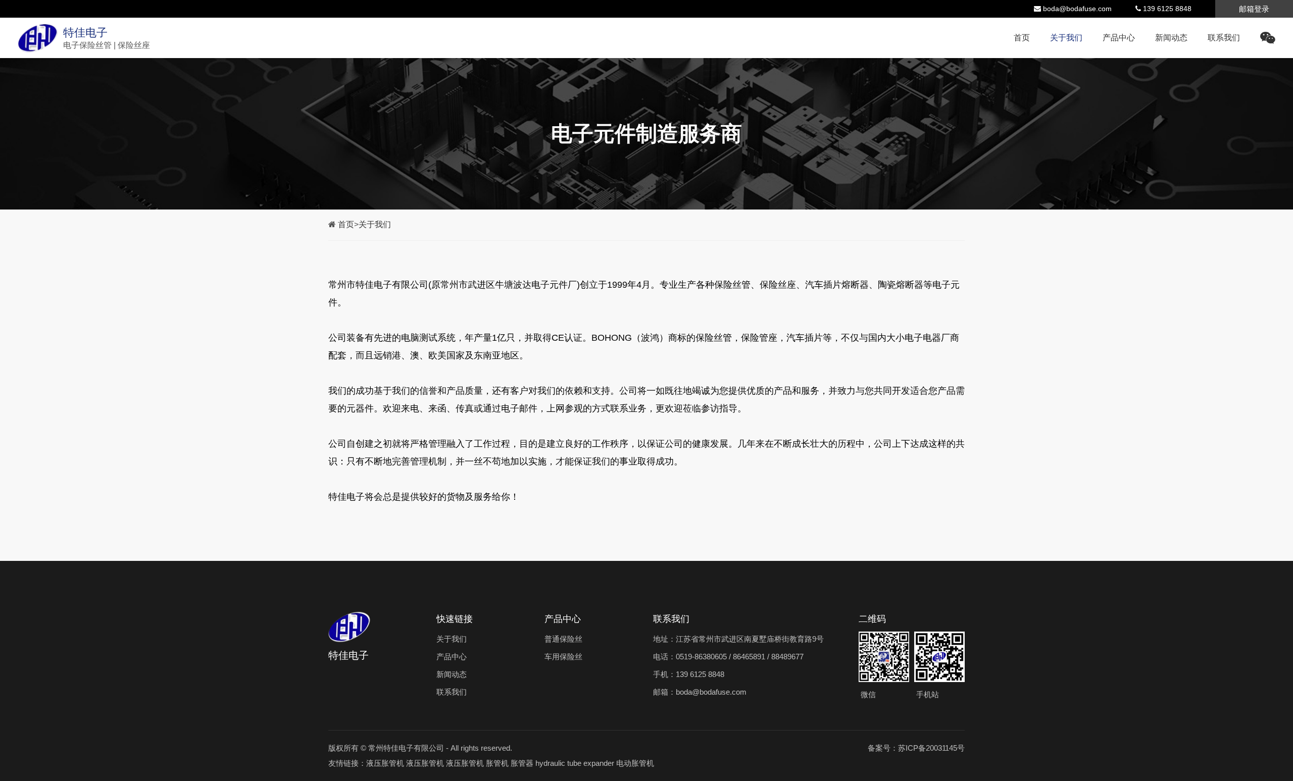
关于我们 (1066, 37)
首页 (1022, 37)
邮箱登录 (1254, 9)
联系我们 (1224, 37)
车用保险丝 (563, 656)
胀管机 (497, 763)
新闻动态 (1171, 37)
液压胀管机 (385, 763)
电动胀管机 (635, 763)
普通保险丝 (563, 639)
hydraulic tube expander (574, 763)
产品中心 (1119, 37)
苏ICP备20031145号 (931, 748)
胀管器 (522, 763)
